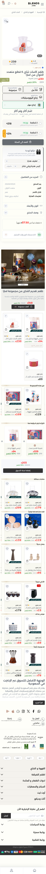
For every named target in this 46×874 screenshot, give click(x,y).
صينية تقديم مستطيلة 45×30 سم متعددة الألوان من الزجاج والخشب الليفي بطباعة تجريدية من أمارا (34, 448)
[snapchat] (18, 712)
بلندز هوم (40, 336)
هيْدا (17, 758)
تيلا (40, 758)
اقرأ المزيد (39, 703)
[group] (23, 38)
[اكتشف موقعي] (6, 234)
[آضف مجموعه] (27, 316)
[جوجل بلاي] (8, 712)
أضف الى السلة (21, 142)
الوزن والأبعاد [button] (32, 206)
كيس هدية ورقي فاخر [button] (31, 166)
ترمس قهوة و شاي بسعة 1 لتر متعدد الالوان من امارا (12, 448)
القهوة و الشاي (28, 12)
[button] (42, 3)
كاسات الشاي (16, 12)
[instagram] (23, 712)
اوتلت (38, 585)
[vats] (42, 747)
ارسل (6, 815)
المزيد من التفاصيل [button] (29, 177)
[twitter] (28, 712)
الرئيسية (39, 12)
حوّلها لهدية (30, 150)
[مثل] (27, 390)
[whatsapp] (39, 712)
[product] (33, 322)
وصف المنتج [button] (32, 213)
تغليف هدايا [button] (32, 161)
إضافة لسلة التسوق (23, 470)
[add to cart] (27, 330)
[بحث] (8, 3)
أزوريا (28, 758)
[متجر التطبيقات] (13, 712)
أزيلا (6, 758)
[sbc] (34, 747)
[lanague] (13, 3)
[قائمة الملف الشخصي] (11, 871)
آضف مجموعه (22, 307)
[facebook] (34, 712)
